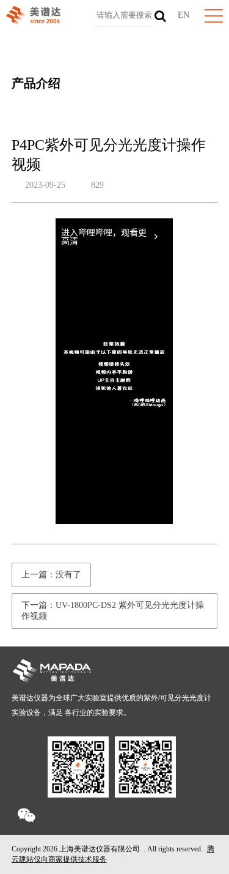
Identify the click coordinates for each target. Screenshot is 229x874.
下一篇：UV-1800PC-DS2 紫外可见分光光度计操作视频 (112, 611)
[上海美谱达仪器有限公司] (33, 22)
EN (183, 15)
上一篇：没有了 (51, 574)
